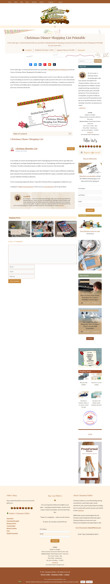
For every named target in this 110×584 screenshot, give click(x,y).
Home (9, 2)
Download (70, 148)
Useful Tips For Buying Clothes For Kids (42, 233)
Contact (60, 2)
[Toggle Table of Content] (69, 133)
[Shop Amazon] (100, 146)
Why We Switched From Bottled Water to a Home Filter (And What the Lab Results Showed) (18, 232)
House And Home (85, 281)
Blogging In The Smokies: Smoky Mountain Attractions (96, 403)
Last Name (81, 195)
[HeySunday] (90, 270)
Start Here (10, 518)
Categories (50, 2)
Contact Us (90, 132)
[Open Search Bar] (55, 27)
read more (61, 205)
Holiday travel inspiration (25, 187)
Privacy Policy (45, 575)
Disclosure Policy (57, 575)
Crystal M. (28, 50)
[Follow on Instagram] (80, 146)
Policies (41, 2)
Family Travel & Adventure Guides (89, 310)
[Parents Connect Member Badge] (90, 424)
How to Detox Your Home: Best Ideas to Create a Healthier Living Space (90, 297)
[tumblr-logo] (54, 64)
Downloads (81, 50)
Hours (27, 2)
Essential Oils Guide (13, 521)
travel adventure (48, 187)
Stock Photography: (88, 528)
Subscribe (34, 2)
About (15, 2)
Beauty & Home (12, 528)
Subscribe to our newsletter (87, 176)
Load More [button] (90, 338)
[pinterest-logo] (44, 64)
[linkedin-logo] (40, 64)
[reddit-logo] (49, 64)
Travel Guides (11, 526)
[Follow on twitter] (94, 146)
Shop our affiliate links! (90, 159)
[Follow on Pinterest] (86, 146)
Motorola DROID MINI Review (64, 233)
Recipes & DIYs (11, 523)
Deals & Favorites (12, 533)
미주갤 (90, 434)
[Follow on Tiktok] (83, 146)
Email (80, 201)
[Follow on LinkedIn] (97, 146)
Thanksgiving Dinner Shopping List (58, 69)
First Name (81, 188)
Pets (8, 531)
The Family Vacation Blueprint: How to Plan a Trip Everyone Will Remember (90, 325)
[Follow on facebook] (91, 146)
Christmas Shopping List (26, 148)
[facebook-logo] (30, 64)
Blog (22, 2)
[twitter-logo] (35, 64)
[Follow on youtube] (88, 146)
